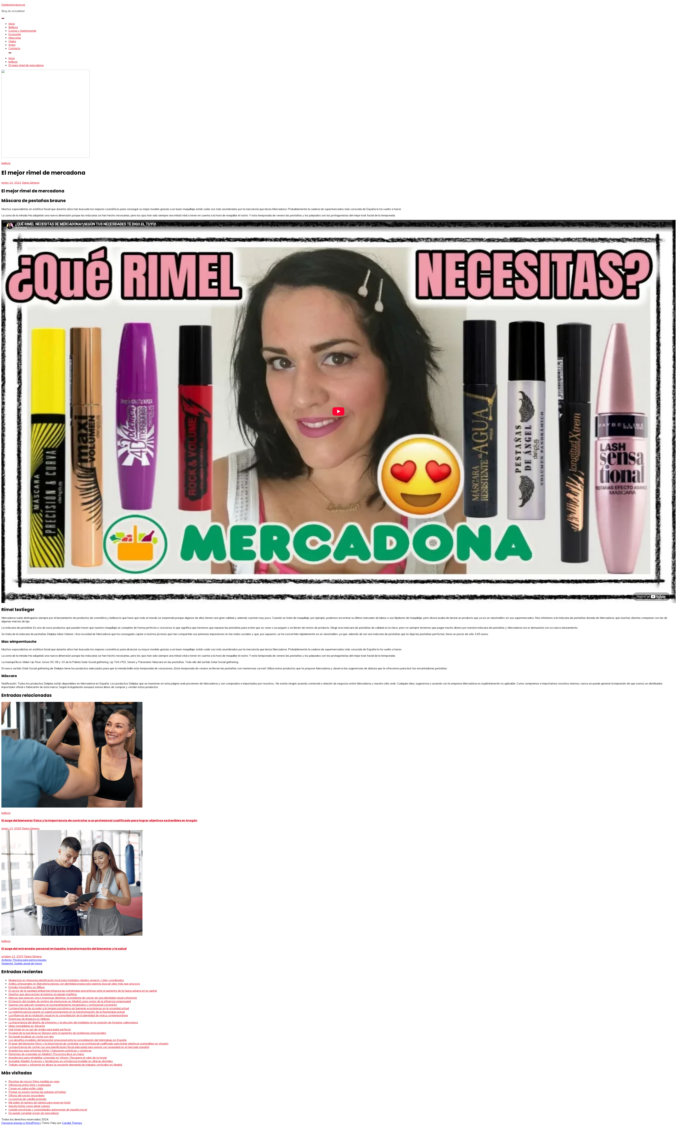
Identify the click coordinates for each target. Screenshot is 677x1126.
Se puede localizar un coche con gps (31, 1036)
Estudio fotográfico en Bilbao (26, 987)
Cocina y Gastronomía (22, 30)
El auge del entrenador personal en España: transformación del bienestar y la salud (64, 949)
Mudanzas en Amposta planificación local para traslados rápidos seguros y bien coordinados (66, 980)
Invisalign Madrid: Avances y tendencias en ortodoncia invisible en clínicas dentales (60, 1061)
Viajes (12, 41)
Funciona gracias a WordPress (20, 1123)
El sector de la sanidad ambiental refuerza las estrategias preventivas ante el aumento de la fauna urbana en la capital (82, 990)
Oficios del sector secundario (26, 1095)
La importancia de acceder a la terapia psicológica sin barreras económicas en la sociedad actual (68, 1008)
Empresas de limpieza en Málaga (29, 1019)
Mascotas (14, 37)
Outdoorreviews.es (13, 4)
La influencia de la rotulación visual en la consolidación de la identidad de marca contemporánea (68, 1015)
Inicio (11, 23)
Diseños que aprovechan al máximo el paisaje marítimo (42, 994)
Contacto (14, 48)
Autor (12, 44)
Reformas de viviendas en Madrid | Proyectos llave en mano (46, 1054)
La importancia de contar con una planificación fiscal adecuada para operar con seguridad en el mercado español (78, 1047)
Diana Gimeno (30, 182)
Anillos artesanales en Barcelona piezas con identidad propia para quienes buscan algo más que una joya (74, 983)
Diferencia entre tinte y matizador (29, 1085)
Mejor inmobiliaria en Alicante (26, 1026)
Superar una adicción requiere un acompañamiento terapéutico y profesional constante (62, 1004)
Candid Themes (72, 1123)
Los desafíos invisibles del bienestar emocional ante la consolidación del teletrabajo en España (67, 1040)
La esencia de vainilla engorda (27, 1099)
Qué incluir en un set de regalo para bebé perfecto (39, 1029)
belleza (5, 163)
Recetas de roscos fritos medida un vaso (34, 1081)
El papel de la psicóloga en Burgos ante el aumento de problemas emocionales (57, 1033)
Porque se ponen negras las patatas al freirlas (37, 1092)
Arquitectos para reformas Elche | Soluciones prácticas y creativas (50, 1050)
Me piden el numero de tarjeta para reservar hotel (39, 1102)
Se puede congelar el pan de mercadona (33, 1113)
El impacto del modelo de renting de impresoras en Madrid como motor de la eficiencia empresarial (69, 1001)
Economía (14, 34)
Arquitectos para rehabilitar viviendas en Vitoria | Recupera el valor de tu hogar (57, 1057)
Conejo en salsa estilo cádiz (25, 1088)
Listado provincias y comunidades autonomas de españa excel (47, 1109)
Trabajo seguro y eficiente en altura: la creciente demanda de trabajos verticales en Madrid (65, 1064)
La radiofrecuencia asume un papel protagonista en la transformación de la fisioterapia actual (66, 1012)
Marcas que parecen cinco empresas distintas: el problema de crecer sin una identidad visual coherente (72, 997)
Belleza (13, 27)
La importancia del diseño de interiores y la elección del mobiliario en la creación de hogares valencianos (73, 1022)
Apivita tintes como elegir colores (29, 1106)
